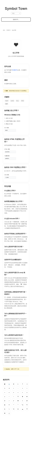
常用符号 (9, 30)
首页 (4, 30)
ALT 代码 (6, 127)
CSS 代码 (6, 174)
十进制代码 (7, 155)
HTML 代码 (7, 149)
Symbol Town (16, 8)
